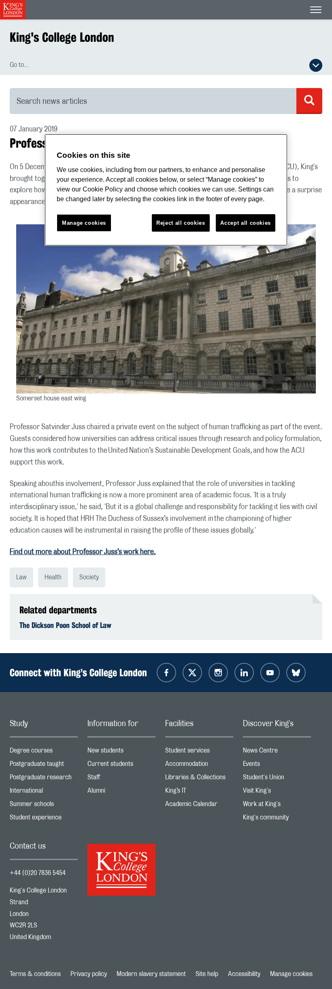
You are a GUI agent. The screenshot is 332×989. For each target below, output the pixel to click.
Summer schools (44, 806)
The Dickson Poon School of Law (65, 625)
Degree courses (44, 752)
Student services (199, 752)
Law (21, 577)
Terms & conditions (35, 974)
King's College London (62, 37)
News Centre (277, 752)
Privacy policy (88, 974)
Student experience (44, 819)
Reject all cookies (180, 223)
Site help (207, 974)
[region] (166, 190)
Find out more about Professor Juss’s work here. (83, 552)
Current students (121, 766)
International (44, 792)
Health (53, 577)
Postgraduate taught (44, 766)
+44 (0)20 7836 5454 (38, 873)
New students (121, 752)
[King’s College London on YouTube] (270, 672)
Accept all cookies (245, 223)
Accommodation (199, 766)
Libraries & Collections (199, 779)
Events (277, 766)
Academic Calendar (199, 806)
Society (89, 577)
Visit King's (277, 792)
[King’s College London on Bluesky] (296, 672)
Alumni (121, 792)
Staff (121, 779)
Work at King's (277, 806)
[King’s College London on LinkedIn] (244, 672)
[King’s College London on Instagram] (218, 672)
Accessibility (244, 974)
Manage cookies (291, 974)
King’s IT (199, 792)
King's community (277, 819)
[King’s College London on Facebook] (166, 672)
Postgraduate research (44, 779)
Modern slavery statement (151, 974)
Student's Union (277, 779)
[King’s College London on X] (192, 672)
